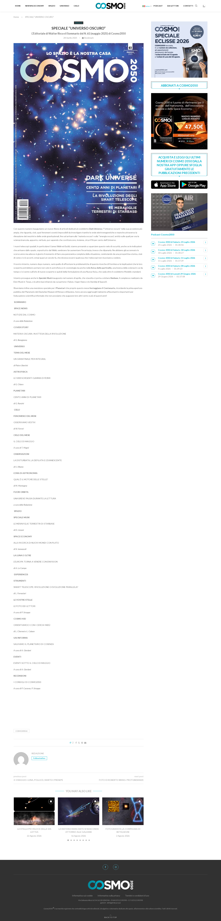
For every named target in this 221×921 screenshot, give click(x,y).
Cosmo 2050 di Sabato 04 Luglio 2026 (176, 266)
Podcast (158, 6)
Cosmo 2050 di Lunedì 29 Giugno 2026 (177, 274)
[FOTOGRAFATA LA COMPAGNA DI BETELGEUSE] (123, 811)
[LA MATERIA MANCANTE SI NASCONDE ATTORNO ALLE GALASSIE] (78, 811)
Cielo (76, 6)
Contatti (188, 6)
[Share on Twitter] (79, 742)
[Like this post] (73, 742)
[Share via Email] (85, 742)
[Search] (196, 6)
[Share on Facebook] (76, 742)
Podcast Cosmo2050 (162, 234)
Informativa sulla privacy (109, 895)
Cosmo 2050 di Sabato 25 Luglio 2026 (176, 242)
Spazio (51, 6)
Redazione (38, 753)
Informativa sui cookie (82, 895)
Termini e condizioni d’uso (137, 895)
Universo (64, 6)
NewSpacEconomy (34, 6)
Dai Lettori (173, 6)
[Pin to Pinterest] (82, 742)
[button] (17, 819)
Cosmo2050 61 (21, 731)
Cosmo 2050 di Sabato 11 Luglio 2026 (176, 258)
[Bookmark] (50, 801)
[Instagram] (115, 867)
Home (18, 6)
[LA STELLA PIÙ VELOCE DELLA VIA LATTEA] (34, 811)
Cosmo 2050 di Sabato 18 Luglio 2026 (176, 250)
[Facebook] (105, 867)
